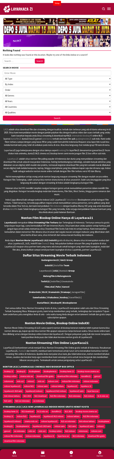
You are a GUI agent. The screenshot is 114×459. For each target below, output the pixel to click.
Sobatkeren (71, 199)
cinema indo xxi (26, 376)
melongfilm (64, 150)
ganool (97, 376)
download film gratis (45, 376)
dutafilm (14, 209)
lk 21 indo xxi (103, 396)
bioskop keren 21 (67, 371)
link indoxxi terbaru (12, 396)
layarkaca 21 (86, 386)
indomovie (8, 381)
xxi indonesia (38, 401)
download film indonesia (67, 376)
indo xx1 (20, 381)
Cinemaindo (67, 281)
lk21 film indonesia (57, 396)
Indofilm (55, 281)
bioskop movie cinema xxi (88, 371)
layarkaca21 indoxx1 (34, 391)
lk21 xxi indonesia (22, 401)
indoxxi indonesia (91, 381)
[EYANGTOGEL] (30, 21)
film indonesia (56, 206)
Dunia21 (45, 243)
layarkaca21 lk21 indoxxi (56, 391)
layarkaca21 (72, 386)
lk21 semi (8, 401)
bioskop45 (87, 135)
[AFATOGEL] (84, 21)
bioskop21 (21, 371)
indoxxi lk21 (29, 386)
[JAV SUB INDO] (57, 40)
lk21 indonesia (74, 396)
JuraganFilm (78, 292)
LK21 (6, 129)
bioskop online (10, 376)
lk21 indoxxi (89, 396)
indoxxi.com (53, 381)
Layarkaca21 (13, 158)
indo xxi (41, 381)
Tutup (57, 3)
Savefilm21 (75, 297)
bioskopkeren (34, 371)
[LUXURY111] (30, 29)
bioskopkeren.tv (50, 371)
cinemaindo (77, 135)
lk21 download (40, 396)
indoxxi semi (43, 386)
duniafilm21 (16, 138)
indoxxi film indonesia (71, 381)
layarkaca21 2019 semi (13, 391)
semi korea (47, 138)
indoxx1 (31, 381)
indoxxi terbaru (58, 386)
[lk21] (18, 8)
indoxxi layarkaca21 (12, 386)
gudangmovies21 (83, 138)
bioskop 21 (8, 371)
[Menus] (109, 9)
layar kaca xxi (92, 391)
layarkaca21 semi (77, 391)
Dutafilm (58, 265)
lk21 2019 (27, 396)
